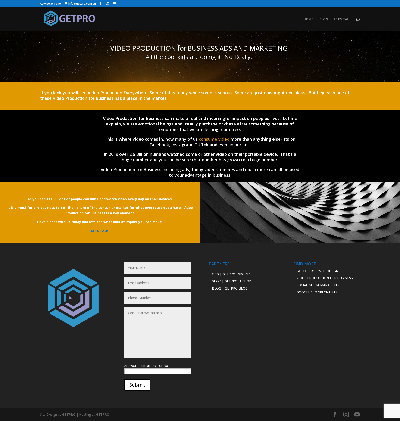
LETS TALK (342, 19)
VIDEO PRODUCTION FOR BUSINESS (325, 278)
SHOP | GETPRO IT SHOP (231, 281)
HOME (308, 19)
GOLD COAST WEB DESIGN (317, 271)
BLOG (323, 19)
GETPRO (68, 414)
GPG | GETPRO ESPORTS (231, 274)
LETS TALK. (100, 230)
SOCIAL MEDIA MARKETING (318, 285)
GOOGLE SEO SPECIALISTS (317, 292)
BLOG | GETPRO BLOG (230, 288)
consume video (214, 139)
